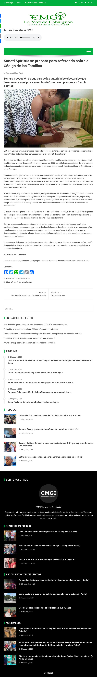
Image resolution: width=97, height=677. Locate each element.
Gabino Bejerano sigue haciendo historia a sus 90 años (45, 608)
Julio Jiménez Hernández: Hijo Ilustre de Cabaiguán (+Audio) (48, 531)
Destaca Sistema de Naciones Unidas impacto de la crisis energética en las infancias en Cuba (43, 334)
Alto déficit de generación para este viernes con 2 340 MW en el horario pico (35, 325)
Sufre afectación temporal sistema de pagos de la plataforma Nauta (40, 382)
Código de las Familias (24, 282)
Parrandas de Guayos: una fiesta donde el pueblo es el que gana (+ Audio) (54, 580)
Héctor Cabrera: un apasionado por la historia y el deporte (47, 559)
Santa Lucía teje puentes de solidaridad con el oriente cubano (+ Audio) (53, 594)
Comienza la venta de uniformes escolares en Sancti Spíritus (29, 338)
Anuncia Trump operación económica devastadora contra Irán (29, 343)
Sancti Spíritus (25, 278)
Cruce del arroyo (58, 294)
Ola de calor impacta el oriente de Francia (28, 294)
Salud (21, 181)
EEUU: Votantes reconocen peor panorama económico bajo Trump (50, 457)
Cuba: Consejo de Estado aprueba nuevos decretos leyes (35, 373)
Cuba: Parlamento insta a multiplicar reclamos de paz (33, 402)
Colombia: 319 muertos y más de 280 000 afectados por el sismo (31, 329)
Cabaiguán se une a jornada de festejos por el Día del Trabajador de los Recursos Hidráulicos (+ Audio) (46, 261)
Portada (17, 278)
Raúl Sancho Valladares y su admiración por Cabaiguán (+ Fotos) (49, 545)
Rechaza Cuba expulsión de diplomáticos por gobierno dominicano (39, 392)
